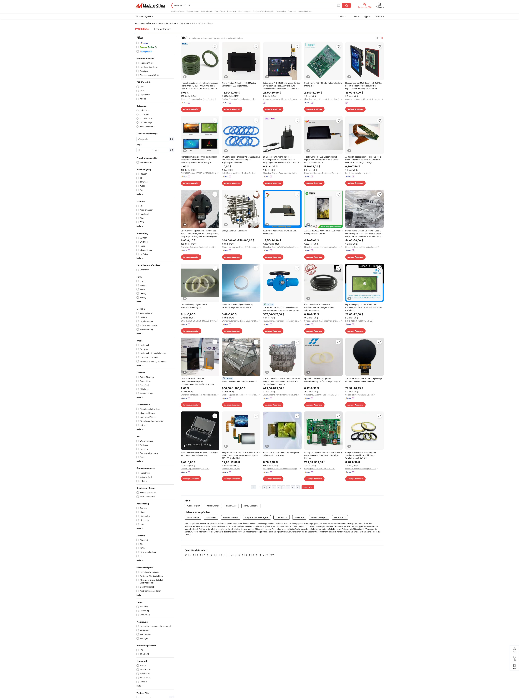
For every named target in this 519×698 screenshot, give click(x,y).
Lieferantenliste (162, 29)
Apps (366, 16)
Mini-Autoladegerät (319, 517)
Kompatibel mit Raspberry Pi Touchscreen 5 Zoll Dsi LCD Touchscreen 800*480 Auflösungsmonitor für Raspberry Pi (199, 160)
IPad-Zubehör (340, 517)
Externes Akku (281, 11)
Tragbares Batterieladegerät (263, 11)
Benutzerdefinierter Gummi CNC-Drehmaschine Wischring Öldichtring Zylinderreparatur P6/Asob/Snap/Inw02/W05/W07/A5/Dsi (321, 307)
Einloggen (380, 7)
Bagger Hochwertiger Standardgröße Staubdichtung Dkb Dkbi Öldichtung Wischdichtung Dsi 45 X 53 (360, 455)
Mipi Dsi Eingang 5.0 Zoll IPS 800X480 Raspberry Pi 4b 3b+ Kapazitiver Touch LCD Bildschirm (363, 307)
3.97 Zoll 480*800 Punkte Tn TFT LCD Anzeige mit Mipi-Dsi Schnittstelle (323, 232)
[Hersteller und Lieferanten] (150, 5)
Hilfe (355, 16)
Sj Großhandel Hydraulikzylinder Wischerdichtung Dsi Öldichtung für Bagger (322, 380)
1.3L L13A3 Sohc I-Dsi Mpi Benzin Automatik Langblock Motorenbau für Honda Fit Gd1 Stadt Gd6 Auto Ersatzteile (281, 381)
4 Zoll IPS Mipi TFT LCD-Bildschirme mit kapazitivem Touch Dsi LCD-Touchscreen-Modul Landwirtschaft (321, 160)
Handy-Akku (231, 11)
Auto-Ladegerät (206, 11)
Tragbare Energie (193, 11)
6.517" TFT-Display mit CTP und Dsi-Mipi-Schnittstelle (280, 232)
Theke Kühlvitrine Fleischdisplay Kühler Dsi (239, 381)
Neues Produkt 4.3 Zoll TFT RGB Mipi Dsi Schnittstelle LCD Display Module (239, 84)
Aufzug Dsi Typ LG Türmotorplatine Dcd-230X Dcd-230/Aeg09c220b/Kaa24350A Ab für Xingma (323, 455)
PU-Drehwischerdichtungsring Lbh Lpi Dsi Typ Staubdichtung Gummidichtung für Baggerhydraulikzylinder (241, 160)
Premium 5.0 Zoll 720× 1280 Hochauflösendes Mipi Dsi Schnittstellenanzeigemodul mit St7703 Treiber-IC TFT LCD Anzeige (197, 381)
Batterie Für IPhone (305, 11)
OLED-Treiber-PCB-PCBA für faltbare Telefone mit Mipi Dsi (323, 84)
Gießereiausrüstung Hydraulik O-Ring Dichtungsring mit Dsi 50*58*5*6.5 (237, 306)
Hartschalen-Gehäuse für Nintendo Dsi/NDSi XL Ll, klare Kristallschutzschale (199, 454)
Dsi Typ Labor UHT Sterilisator (234, 230)
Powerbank (292, 11)
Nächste (306, 487)
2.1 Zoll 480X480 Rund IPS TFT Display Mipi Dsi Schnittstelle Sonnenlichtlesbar (363, 380)
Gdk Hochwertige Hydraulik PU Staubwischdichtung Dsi (194, 306)
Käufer (341, 16)
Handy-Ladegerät (244, 11)
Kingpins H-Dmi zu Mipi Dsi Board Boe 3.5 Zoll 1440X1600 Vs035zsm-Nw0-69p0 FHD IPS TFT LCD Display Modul (241, 455)
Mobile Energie (219, 11)
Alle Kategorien (145, 16)
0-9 (186, 555)
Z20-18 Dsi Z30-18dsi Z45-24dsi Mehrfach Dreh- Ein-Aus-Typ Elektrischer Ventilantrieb (281, 309)
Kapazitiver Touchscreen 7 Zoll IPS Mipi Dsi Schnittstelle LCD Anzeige (281, 454)
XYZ (272, 555)
